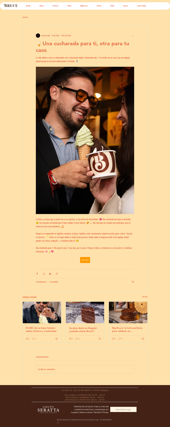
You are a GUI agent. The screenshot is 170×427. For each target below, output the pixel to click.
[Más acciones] (132, 35)
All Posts (25, 17)
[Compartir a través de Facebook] (37, 273)
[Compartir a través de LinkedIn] (50, 273)
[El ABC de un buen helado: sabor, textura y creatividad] (42, 312)
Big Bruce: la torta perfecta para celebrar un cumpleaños (127, 329)
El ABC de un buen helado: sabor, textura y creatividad (41, 329)
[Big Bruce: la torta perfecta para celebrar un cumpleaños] (128, 312)
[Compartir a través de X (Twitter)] (43, 273)
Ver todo (144, 297)
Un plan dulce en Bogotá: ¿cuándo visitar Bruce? (83, 330)
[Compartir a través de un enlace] (56, 273)
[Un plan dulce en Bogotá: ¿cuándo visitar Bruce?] (85, 312)
